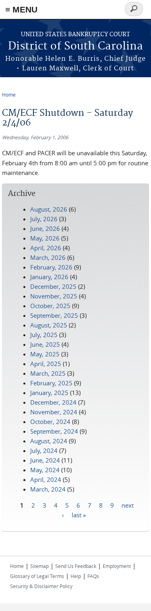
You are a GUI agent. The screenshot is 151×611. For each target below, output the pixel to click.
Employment (117, 566)
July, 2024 (44, 450)
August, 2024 (48, 441)
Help (75, 576)
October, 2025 (50, 306)
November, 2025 (53, 296)
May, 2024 (45, 470)
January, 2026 (49, 277)
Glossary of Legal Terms (37, 576)
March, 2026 (48, 257)
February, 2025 (51, 383)
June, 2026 (45, 228)
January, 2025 (49, 393)
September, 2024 (54, 431)
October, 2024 (50, 422)
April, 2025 (45, 364)
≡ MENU (21, 9)
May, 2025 (45, 354)
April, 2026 (45, 248)
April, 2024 (45, 479)
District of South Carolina (75, 46)
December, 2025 (53, 286)
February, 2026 (51, 267)
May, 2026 (45, 238)
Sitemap (39, 566)
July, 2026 (44, 219)
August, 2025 (48, 325)
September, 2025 (54, 315)
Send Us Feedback (75, 566)
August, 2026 (48, 209)
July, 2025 (44, 335)
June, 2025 (45, 344)
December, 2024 (53, 402)
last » (79, 514)
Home (9, 94)
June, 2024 (45, 460)
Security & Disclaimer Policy (41, 586)
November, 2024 (53, 412)
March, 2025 (48, 373)
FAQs (93, 576)
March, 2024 (48, 489)
